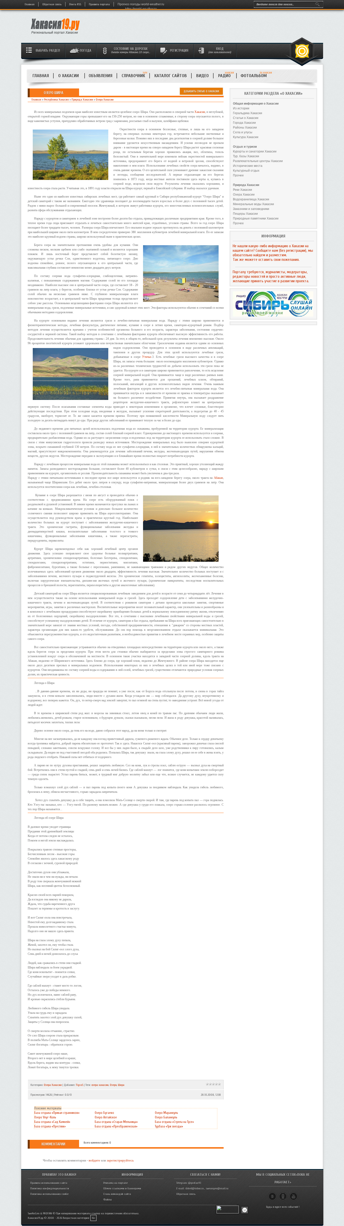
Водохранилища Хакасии (251, 199)
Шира (121, 1085)
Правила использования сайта (48, 1183)
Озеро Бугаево (104, 1113)
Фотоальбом (255, 75)
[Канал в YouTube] (293, 1194)
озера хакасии (100, 1085)
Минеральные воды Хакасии (253, 204)
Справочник (133, 75)
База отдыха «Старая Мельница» (116, 1122)
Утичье (146, 357)
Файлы (107, 1199)
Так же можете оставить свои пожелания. (266, 259)
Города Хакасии (244, 122)
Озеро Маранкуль (166, 1113)
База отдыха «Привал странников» (57, 1113)
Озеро (113, 1085)
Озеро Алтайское (106, 1117)
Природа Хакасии (82, 99)
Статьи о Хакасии (245, 118)
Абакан (218, 478)
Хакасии (199, 112)
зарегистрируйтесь (120, 1160)
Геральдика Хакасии (247, 113)
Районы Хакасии (245, 127)
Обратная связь (51, 4)
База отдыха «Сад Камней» (52, 1122)
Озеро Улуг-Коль (45, 1117)
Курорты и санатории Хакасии (255, 151)
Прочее (238, 175)
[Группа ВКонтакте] (272, 1194)
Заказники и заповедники (251, 209)
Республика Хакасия (56, 99)
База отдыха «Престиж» (50, 1126)
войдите (94, 1160)
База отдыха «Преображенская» (116, 1126)
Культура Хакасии (245, 137)
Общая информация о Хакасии (256, 103)
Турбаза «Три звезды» (169, 1126)
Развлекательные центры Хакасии (258, 161)
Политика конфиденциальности (49, 1188)
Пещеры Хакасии (245, 213)
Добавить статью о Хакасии (201, 91)
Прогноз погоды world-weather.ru (141, 4)
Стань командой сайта (117, 1194)
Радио (226, 75)
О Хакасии (69, 75)
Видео (202, 75)
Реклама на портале (115, 1183)
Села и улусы (242, 132)
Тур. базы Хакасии (246, 156)
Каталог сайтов (170, 75)
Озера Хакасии (105, 99)
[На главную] (55, 35)
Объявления (100, 75)
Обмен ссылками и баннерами (122, 1188)
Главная (30, 4)
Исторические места (247, 166)
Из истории (241, 108)
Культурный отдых (246, 170)
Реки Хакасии (242, 190)
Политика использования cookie (49, 1194)
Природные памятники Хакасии (256, 218)
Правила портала (99, 4)
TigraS (79, 1085)
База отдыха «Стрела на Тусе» (174, 1122)
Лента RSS (75, 4)
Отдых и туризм (245, 146)
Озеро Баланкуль (166, 1117)
